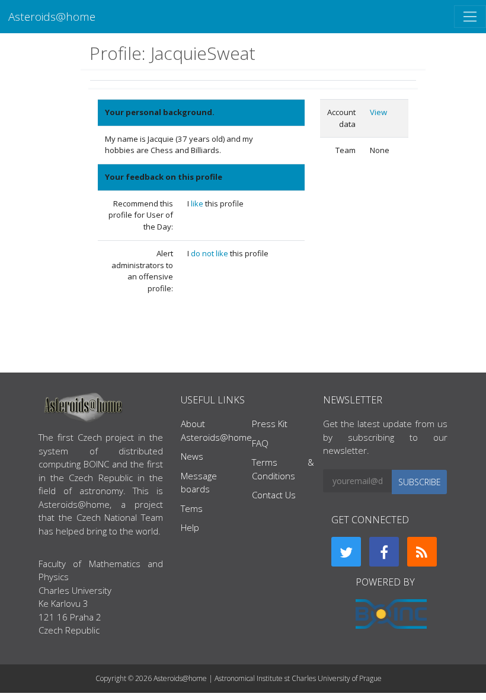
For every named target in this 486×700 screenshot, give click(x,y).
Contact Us (274, 495)
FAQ (260, 443)
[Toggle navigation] (470, 16)
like (198, 203)
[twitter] (346, 552)
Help (190, 527)
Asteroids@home (51, 16)
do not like (210, 253)
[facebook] (384, 552)
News (192, 456)
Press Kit (269, 423)
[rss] (422, 552)
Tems (192, 508)
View (378, 112)
